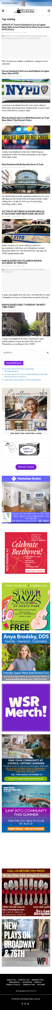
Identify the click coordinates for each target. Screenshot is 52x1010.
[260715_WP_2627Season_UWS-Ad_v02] (26, 943)
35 (19, 310)
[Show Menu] (3, 10)
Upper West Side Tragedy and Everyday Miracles (22, 380)
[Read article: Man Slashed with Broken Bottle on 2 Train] (26, 182)
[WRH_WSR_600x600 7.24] (26, 499)
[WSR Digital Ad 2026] (26, 892)
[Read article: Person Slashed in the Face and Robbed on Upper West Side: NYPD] (26, 91)
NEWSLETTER (37, 980)
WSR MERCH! (14, 982)
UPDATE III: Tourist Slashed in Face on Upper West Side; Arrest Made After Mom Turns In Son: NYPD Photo (26, 27)
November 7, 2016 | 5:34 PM (11, 216)
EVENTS (37, 982)
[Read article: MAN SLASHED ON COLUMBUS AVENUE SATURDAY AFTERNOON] (26, 280)
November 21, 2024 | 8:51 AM (12, 32)
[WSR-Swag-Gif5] (26, 707)
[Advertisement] (26, 850)
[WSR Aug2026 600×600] (26, 808)
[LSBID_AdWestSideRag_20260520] (26, 606)
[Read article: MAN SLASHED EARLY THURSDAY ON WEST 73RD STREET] (26, 324)
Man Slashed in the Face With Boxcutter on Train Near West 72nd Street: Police (25, 118)
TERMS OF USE (29, 985)
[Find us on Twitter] (25, 1003)
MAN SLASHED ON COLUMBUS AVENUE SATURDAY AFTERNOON (22, 261)
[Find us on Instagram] (28, 1003)
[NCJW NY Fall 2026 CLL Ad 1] (26, 758)
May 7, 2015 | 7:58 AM (9, 310)
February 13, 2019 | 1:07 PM (11, 167)
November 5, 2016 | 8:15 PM (11, 266)
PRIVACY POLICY (13, 985)
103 (24, 32)
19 (24, 167)
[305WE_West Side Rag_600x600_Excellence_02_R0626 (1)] (26, 411)
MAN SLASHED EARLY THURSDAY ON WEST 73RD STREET (24, 305)
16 (21, 76)
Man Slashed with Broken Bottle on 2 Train (22, 164)
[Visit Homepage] (26, 10)
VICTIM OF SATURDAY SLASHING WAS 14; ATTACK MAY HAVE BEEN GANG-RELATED (23, 212)
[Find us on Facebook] (22, 1003)
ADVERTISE (27, 982)
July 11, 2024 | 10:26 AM (10, 76)
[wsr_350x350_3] (26, 553)
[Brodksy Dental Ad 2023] (26, 657)
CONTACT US (23, 980)
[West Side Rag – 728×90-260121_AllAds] (26, 3)
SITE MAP (41, 985)
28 (22, 123)
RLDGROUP (31, 991)
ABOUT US (11, 980)
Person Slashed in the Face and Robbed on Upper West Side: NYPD (25, 72)
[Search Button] (49, 10)
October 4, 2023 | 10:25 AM (11, 123)
